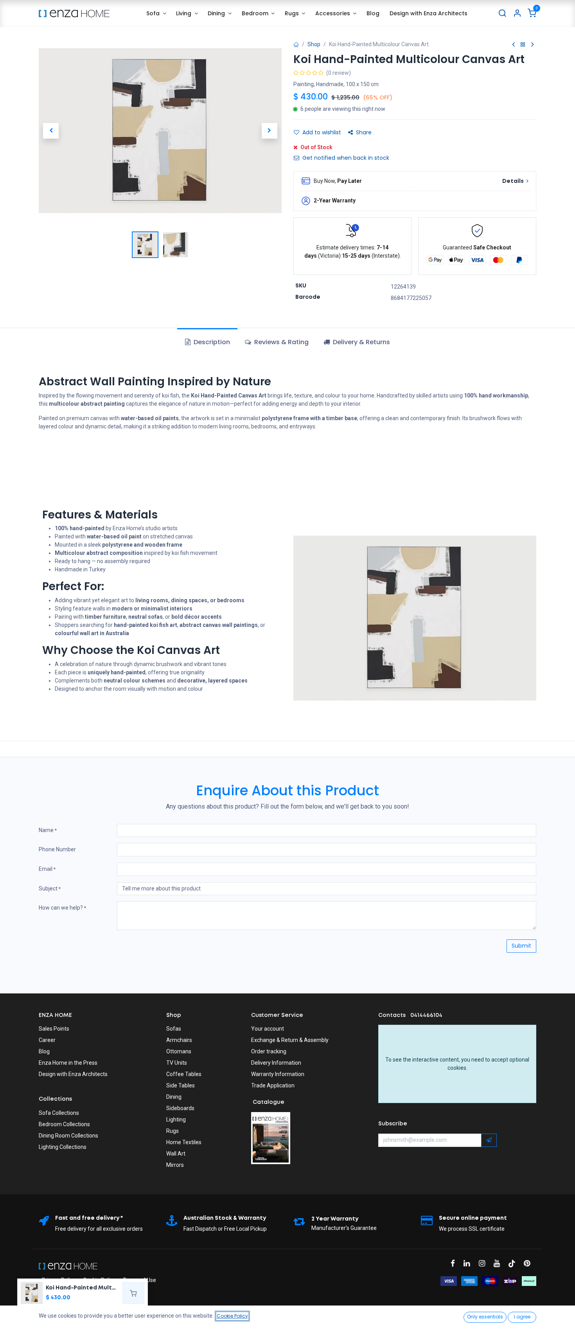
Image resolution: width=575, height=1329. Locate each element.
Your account (267, 1029)
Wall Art (175, 1153)
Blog (44, 1051)
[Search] (502, 13)
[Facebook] (455, 1263)
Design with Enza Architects (73, 1074)
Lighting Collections (62, 1147)
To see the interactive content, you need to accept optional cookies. (457, 1063)
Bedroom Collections (64, 1124)
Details (513, 181)
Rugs (172, 1131)
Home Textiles (183, 1142)
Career (47, 1040)
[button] (51, 131)
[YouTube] (499, 1263)
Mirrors (175, 1165)
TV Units (176, 1063)
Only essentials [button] (485, 1316)
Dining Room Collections (68, 1135)
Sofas (173, 1029)
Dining (173, 1097)
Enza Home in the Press (68, 1063)
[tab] (356, 342)
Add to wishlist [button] (321, 132)
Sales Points (54, 1029)
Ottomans (178, 1051)
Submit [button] (521, 946)
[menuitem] (156, 13)
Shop (313, 44)
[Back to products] (523, 45)
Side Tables (180, 1085)
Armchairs (179, 1040)
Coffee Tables (183, 1074)
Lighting (176, 1119)
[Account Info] (517, 13)
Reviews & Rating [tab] (281, 342)
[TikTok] (514, 1263)
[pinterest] (529, 1263)
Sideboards (180, 1108)
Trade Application (273, 1085)
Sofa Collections (59, 1113)
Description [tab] (211, 342)
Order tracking (268, 1051)
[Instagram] (484, 1263)
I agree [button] (522, 1316)
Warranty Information (277, 1074)
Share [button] (364, 132)
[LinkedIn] (469, 1263)
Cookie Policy (232, 1316)
